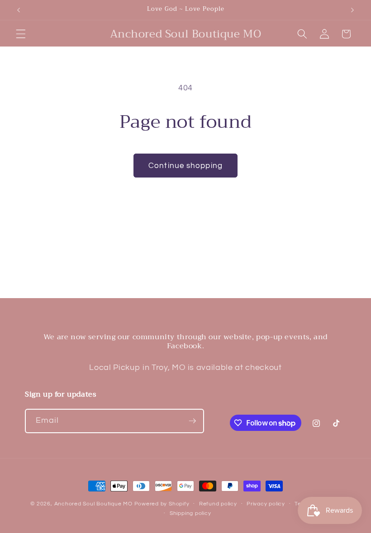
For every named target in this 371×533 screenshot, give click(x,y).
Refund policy (218, 504)
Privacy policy (266, 504)
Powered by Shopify (162, 504)
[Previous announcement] (19, 10)
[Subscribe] (192, 421)
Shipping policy (190, 513)
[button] (21, 34)
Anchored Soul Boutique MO (93, 504)
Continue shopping (185, 165)
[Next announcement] (352, 10)
